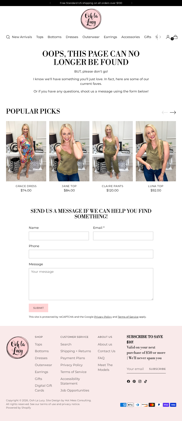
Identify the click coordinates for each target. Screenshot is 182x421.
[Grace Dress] (26, 151)
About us (105, 344)
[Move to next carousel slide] (173, 112)
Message (36, 264)
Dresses (41, 358)
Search (65, 344)
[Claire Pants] (112, 151)
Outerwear (43, 365)
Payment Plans (72, 358)
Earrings (41, 372)
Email (99, 228)
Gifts (38, 379)
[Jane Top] (69, 151)
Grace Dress (26, 186)
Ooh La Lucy (37, 400)
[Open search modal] (8, 37)
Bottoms (42, 351)
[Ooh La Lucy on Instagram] (140, 382)
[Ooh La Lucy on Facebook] (129, 382)
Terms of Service (128, 316)
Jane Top (69, 186)
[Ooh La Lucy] (91, 19)
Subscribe (157, 368)
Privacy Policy (103, 316)
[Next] (132, 3)
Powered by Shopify (18, 407)
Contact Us (106, 351)
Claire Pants (112, 186)
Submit (38, 308)
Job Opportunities (74, 390)
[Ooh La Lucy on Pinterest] (134, 382)
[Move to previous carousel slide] (165, 113)
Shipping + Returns (75, 351)
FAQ (101, 358)
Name (34, 228)
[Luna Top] (156, 151)
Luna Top (156, 186)
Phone (34, 246)
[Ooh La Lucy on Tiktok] (146, 382)
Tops (38, 344)
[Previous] (50, 3)
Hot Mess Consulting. (78, 400)
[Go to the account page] (166, 37)
